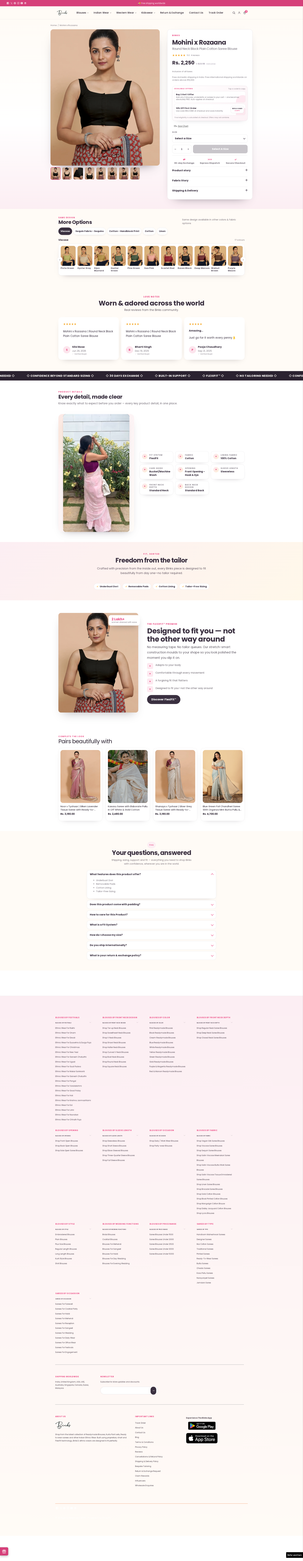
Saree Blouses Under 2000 (161, 1239)
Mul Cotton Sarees (205, 1244)
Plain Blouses (61, 1239)
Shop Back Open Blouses (66, 1146)
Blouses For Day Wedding (114, 1258)
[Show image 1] (55, 173)
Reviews (139, 1452)
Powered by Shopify (99, 1517)
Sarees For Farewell (64, 1304)
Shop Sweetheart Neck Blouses (116, 1033)
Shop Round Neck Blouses (114, 1062)
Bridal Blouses (108, 1234)
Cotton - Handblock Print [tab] (124, 231)
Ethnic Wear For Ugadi (65, 1062)
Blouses (81, 12)
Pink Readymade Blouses (161, 1028)
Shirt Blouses (61, 1263)
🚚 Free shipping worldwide (151, 3)
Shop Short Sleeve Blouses (114, 1146)
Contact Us (196, 12)
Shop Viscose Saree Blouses (209, 1146)
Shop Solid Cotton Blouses (208, 1194)
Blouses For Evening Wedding (116, 1263)
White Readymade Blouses (161, 1047)
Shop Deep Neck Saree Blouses (211, 1033)
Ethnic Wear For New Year (66, 1052)
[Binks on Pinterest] (15, 3)
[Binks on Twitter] (11, 3)
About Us (139, 1427)
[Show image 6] (112, 173)
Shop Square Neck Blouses (114, 1066)
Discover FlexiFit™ (163, 699)
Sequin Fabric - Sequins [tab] (89, 231)
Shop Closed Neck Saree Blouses (211, 1037)
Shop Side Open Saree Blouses (69, 1150)
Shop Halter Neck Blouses (113, 1047)
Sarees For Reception (64, 1323)
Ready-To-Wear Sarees (207, 1258)
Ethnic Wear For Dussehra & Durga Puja (73, 1042)
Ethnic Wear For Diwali (65, 1037)
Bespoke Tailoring (143, 1466)
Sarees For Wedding (64, 1333)
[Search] (233, 12)
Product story (181, 170)
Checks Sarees (203, 1268)
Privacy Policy (141, 1447)
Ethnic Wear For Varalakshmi (68, 1086)
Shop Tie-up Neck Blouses (114, 1028)
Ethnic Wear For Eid (63, 1105)
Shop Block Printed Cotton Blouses (212, 1198)
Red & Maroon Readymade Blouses (165, 1071)
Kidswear (147, 12)
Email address (112, 1387)
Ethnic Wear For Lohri (64, 1110)
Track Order (216, 12)
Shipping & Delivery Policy (146, 1461)
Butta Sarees (202, 1263)
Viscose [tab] (65, 231)
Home (53, 25)
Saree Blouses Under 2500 (161, 1244)
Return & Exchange (172, 12)
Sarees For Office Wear (65, 1342)
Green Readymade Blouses (162, 1057)
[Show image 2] (67, 173)
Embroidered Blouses (65, 1234)
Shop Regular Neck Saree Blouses (212, 1028)
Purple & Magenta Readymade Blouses (167, 1066)
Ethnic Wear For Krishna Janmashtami (73, 1100)
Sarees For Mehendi (64, 1318)
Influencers (140, 1481)
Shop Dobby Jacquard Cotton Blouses (214, 1208)
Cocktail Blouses (110, 1239)
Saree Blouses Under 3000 (161, 1249)
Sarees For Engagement (66, 1352)
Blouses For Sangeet (111, 1249)
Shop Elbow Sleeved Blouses (115, 1150)
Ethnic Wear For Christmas (67, 1047)
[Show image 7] (124, 173)
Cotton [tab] (149, 231)
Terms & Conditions (144, 1442)
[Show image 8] (135, 173)
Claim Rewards (142, 1476)
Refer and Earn (294, 1555)
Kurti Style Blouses (63, 1258)
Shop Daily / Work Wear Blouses (163, 1141)
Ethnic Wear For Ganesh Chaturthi (70, 1057)
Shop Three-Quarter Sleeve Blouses (118, 1155)
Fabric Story (180, 180)
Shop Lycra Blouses (205, 1213)
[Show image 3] (78, 173)
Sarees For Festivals (64, 1347)
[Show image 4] (90, 173)
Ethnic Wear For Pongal (65, 1081)
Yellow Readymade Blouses (162, 1052)
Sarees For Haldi (62, 1314)
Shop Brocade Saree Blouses (210, 1189)
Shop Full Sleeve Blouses (113, 1160)
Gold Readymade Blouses (161, 1062)
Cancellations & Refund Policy (149, 1456)
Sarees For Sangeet (64, 1328)
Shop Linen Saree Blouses (208, 1184)
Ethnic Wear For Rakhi (65, 1028)
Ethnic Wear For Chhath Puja (68, 1119)
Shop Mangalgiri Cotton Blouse (211, 1203)
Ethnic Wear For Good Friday (68, 1090)
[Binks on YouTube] (22, 3)
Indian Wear (101, 12)
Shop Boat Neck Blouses (113, 1057)
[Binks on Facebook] (8, 3)
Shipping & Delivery (185, 190)
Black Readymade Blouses (161, 1033)
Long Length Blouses (64, 1254)
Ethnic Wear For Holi (64, 1095)
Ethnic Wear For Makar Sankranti (70, 1071)
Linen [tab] (162, 231)
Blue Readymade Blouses (161, 1042)
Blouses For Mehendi (111, 1244)
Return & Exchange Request (148, 1471)
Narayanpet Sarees (205, 1278)
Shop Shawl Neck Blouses (114, 1042)
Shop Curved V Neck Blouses (115, 1052)
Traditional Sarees (205, 1249)
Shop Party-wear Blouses (160, 1146)
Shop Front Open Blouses (66, 1141)
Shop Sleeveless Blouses (113, 1141)
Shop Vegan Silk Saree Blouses (211, 1141)
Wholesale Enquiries (144, 1485)
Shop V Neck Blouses (111, 1037)
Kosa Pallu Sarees (205, 1273)
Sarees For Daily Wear (65, 1338)
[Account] (239, 12)
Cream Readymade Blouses (162, 1037)
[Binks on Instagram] (18, 3)
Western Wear (125, 12)
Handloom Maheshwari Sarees (211, 1234)
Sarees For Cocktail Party (66, 1309)
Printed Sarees (203, 1254)
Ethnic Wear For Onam (65, 1033)
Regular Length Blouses (66, 1249)
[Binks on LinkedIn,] (25, 3)
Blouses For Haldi (110, 1254)
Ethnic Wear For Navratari (66, 1115)
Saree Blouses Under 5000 (161, 1254)
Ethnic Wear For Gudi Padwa (68, 1066)
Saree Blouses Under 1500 (161, 1234)
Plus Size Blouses (63, 1244)
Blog (137, 1437)
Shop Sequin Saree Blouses (209, 1150)
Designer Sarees (204, 1239)
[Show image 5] (101, 173)
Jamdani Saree (204, 1282)
